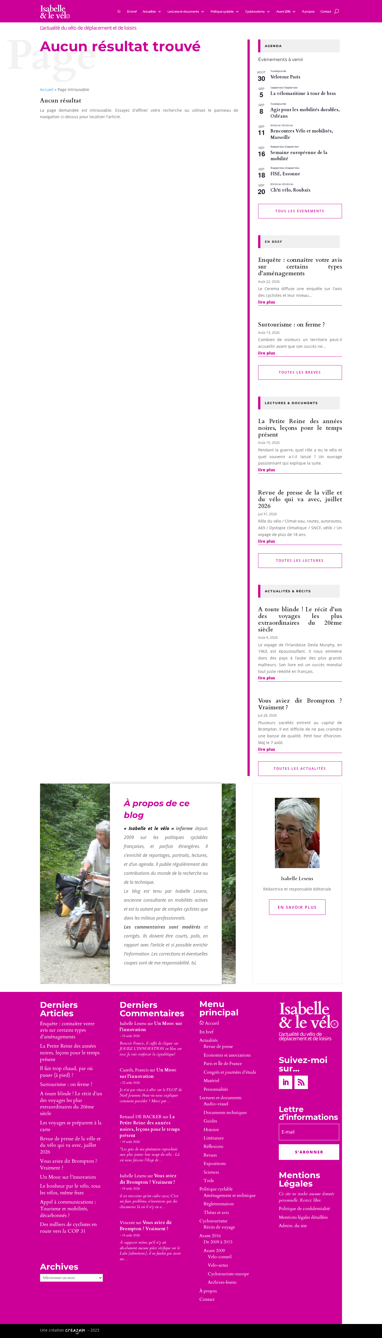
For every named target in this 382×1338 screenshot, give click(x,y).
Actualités (149, 11)
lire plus (266, 302)
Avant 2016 (283, 11)
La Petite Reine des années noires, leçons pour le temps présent (300, 428)
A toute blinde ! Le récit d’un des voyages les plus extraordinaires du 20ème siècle (300, 619)
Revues (210, 1155)
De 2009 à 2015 (218, 1242)
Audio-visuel (216, 1104)
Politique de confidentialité (304, 1209)
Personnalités (216, 1089)
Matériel (211, 1081)
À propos (308, 11)
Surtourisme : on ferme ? (291, 325)
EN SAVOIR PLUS (297, 907)
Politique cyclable (222, 11)
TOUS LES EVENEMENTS (299, 211)
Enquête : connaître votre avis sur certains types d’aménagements (300, 267)
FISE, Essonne (285, 174)
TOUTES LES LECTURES (300, 560)
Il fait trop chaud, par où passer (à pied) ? (66, 1072)
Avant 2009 (214, 1251)
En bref (131, 11)
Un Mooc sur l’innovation (68, 1177)
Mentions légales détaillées (303, 1217)
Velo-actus (218, 1265)
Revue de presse (218, 1046)
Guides (210, 1121)
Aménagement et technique (230, 1195)
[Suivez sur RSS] (301, 1082)
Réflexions (213, 1146)
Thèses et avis (216, 1212)
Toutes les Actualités (300, 768)
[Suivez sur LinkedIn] (285, 1082)
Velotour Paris (285, 77)
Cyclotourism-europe (228, 1274)
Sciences (211, 1172)
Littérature (214, 1138)
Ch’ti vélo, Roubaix (290, 190)
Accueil (46, 89)
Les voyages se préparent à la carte (71, 1126)
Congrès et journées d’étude (230, 1072)
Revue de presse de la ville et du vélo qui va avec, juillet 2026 (300, 499)
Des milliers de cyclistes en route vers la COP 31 (68, 1228)
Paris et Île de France (223, 1063)
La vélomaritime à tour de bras (303, 93)
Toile (209, 1181)
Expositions (215, 1163)
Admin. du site (293, 1226)
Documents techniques (225, 1112)
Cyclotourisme (255, 11)
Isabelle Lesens (133, 1023)
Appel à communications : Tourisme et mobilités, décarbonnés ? (68, 1209)
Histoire (211, 1130)
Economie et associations (227, 1055)
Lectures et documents (183, 11)
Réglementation (219, 1204)
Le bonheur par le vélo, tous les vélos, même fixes (70, 1189)
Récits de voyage (219, 1227)
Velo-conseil (220, 1257)
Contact (325, 11)
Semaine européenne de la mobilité (298, 156)
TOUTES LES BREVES (300, 372)
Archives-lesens (222, 1282)
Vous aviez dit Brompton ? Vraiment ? (300, 704)
